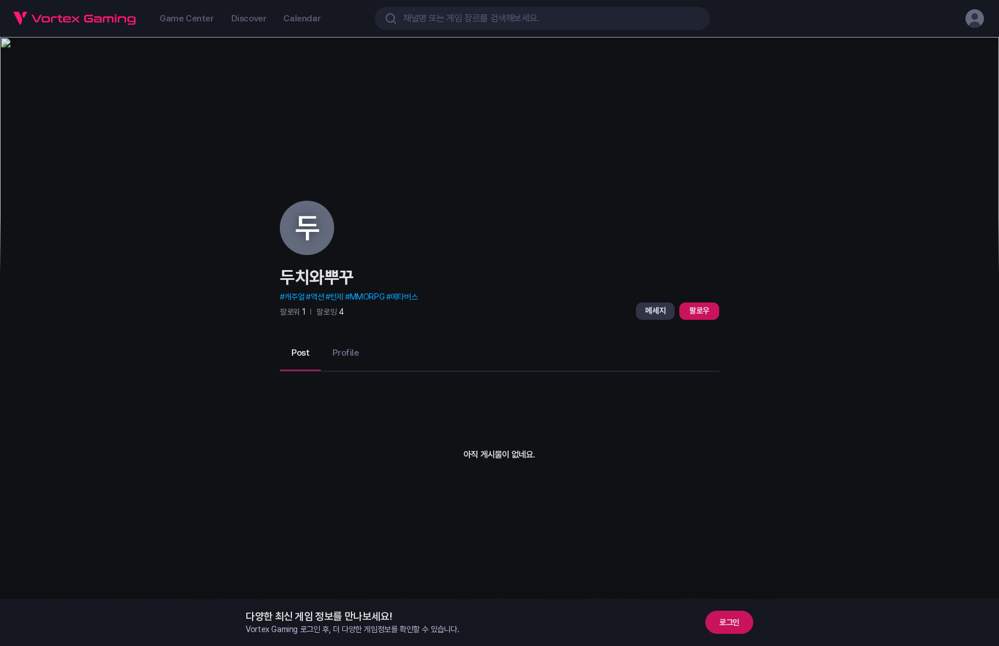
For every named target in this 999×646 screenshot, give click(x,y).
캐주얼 (294, 296)
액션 (317, 296)
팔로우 (699, 310)
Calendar (301, 18)
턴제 (336, 296)
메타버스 (404, 296)
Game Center (187, 18)
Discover (249, 18)
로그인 (729, 622)
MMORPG (367, 296)
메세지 (655, 310)
